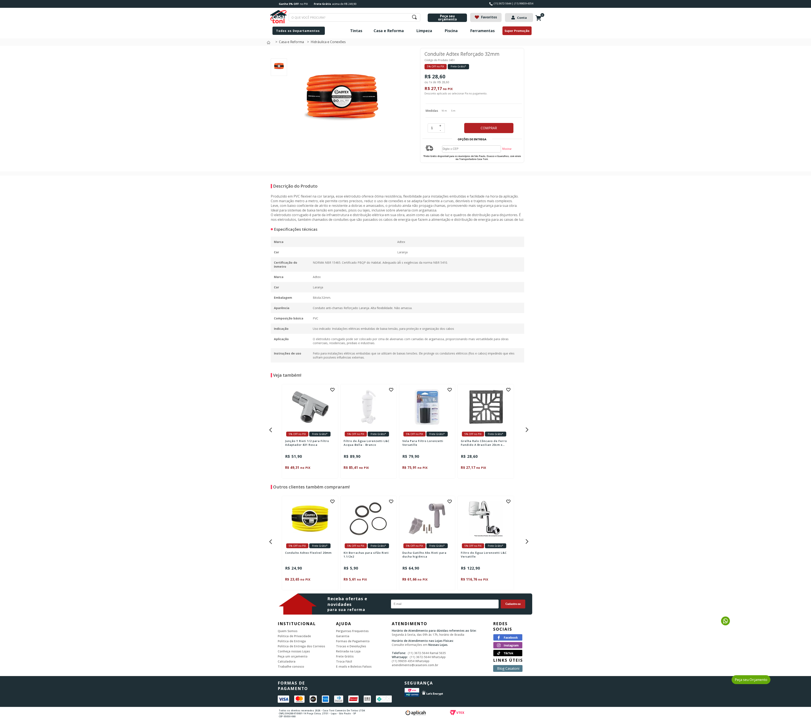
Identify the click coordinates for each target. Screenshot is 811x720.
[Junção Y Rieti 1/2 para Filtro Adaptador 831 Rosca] (310, 407)
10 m (444, 110)
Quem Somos (287, 631)
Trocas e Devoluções (351, 646)
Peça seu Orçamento (751, 679)
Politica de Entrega (292, 641)
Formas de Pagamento (353, 641)
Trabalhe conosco (291, 666)
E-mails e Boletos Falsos (353, 666)
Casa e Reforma (389, 30)
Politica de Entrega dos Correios (301, 646)
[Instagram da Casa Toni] (508, 647)
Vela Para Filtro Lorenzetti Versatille (422, 443)
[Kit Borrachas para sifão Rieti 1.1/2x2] (368, 518)
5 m (453, 110)
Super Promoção (517, 31)
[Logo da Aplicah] (428, 713)
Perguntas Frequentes (352, 631)
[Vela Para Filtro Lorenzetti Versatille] (427, 407)
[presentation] (270, 428)
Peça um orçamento (293, 656)
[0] (539, 20)
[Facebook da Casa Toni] (508, 639)
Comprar (489, 128)
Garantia (342, 636)
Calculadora (286, 661)
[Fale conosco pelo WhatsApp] (725, 624)
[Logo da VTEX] (481, 713)
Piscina (451, 30)
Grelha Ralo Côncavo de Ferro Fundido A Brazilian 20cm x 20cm (484, 443)
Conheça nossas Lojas (294, 651)
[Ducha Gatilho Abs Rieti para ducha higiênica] (427, 518)
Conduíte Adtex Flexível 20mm (308, 553)
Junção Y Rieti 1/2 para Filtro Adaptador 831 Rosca (307, 443)
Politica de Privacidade (294, 636)
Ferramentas (482, 30)
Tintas (356, 30)
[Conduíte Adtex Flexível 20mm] (310, 518)
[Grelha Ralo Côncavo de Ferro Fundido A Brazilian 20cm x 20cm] (486, 407)
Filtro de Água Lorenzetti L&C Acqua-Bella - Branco (366, 443)
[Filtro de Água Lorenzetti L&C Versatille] (486, 518)
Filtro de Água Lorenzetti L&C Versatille (484, 554)
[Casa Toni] (269, 43)
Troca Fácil (344, 661)
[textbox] (354, 17)
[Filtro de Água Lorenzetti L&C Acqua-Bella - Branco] (368, 407)
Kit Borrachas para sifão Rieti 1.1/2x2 (366, 554)
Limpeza (424, 30)
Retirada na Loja (348, 651)
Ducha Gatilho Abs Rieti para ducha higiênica (424, 554)
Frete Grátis (345, 656)
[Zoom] (279, 71)
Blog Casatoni (508, 668)
